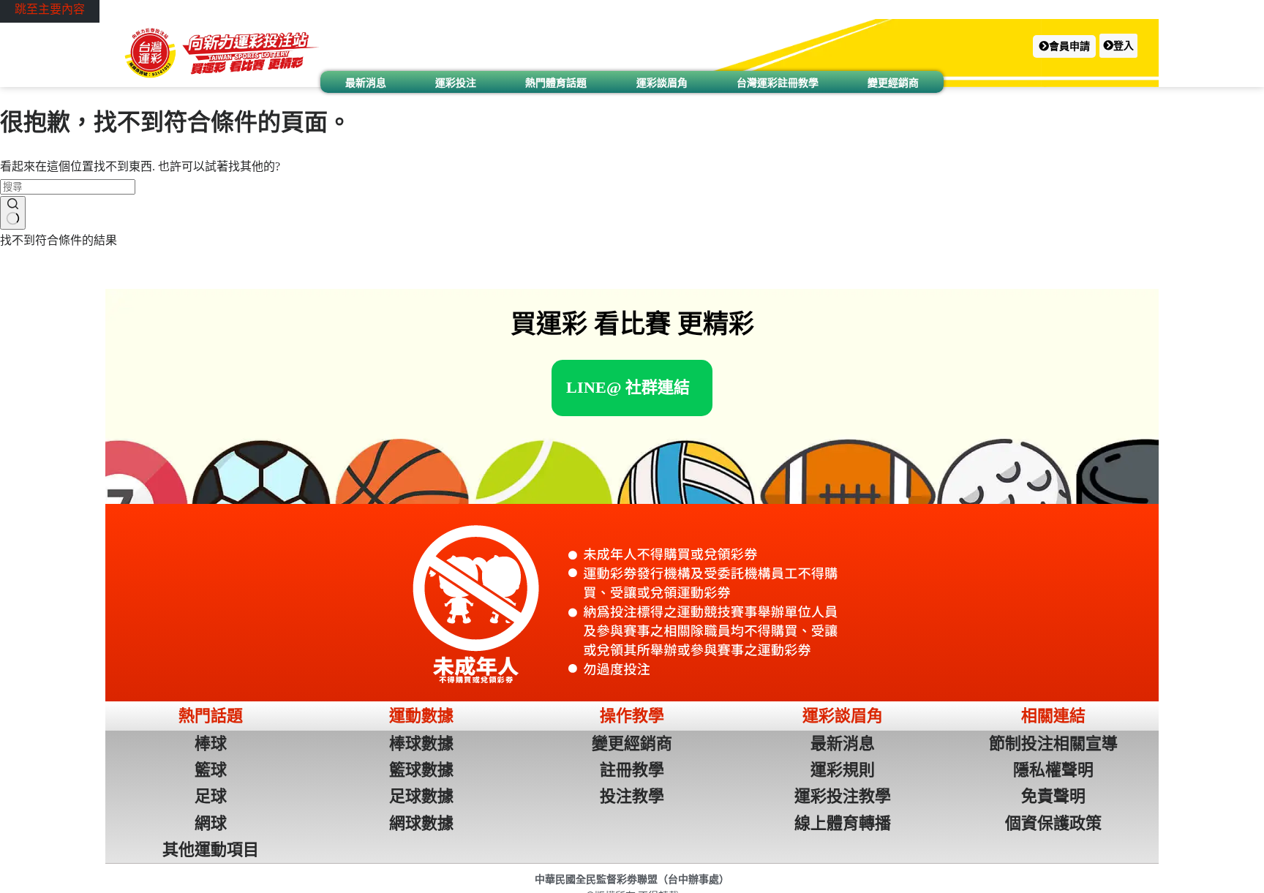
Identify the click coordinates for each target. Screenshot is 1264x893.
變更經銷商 (893, 82)
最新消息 (365, 82)
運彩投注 (455, 82)
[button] (1064, 46)
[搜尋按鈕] (13, 213)
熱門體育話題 (556, 82)
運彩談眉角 (662, 82)
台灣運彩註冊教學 (778, 82)
